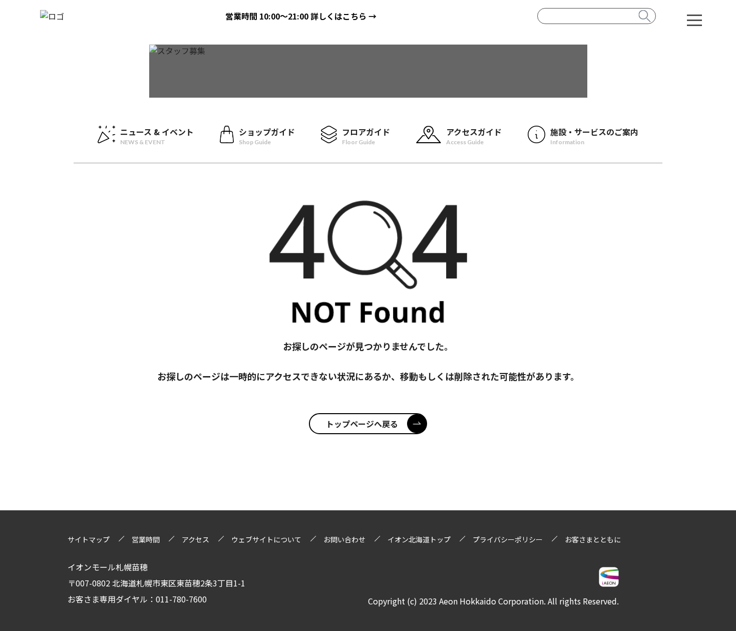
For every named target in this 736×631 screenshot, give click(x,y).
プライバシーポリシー (508, 539)
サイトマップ (89, 539)
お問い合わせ (344, 539)
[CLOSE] (694, 20)
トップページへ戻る (362, 424)
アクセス (195, 539)
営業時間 (146, 539)
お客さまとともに (593, 539)
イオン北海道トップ (419, 539)
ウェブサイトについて (266, 539)
